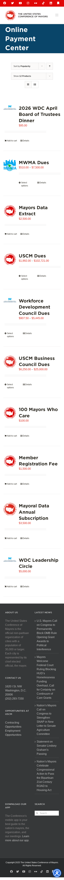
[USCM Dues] (10, 259)
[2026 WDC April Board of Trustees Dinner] (10, 107)
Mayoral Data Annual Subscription (34, 512)
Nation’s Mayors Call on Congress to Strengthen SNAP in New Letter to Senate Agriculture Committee (46, 719)
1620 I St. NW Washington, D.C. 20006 (15, 690)
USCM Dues (32, 255)
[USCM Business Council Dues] (10, 361)
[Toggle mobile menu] (57, 15)
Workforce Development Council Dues (34, 307)
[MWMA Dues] (10, 165)
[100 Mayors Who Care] (10, 412)
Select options (24, 184)
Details (26, 141)
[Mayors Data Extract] (10, 210)
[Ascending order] (49, 66)
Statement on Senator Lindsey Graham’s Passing (46, 747)
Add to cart (12, 141)
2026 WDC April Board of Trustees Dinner (39, 114)
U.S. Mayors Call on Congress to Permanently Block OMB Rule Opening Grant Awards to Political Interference (47, 635)
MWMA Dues (34, 162)
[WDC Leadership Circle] (10, 559)
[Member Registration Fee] (10, 461)
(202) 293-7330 (14, 698)
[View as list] (35, 84)
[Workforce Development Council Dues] (10, 300)
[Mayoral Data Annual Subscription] (10, 509)
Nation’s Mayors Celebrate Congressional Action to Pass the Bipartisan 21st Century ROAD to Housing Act (46, 775)
